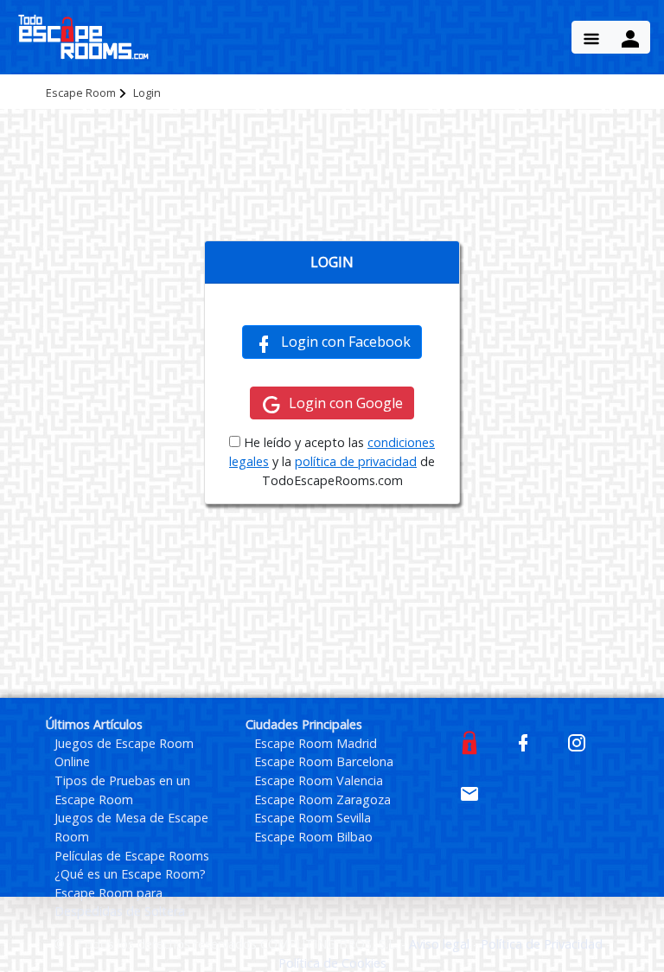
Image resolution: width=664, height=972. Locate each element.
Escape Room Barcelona (323, 761)
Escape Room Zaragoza (322, 799)
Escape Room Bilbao (313, 836)
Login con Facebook (346, 341)
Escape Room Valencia (318, 780)
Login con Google (346, 402)
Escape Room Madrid (315, 743)
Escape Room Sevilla (312, 817)
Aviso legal (441, 944)
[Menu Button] (591, 37)
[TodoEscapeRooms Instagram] (576, 741)
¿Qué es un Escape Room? (130, 874)
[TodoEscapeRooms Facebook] (523, 741)
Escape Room (81, 92)
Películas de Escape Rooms (131, 855)
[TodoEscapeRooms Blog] (469, 741)
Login (147, 92)
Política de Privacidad (543, 944)
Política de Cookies (332, 963)
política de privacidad (356, 461)
